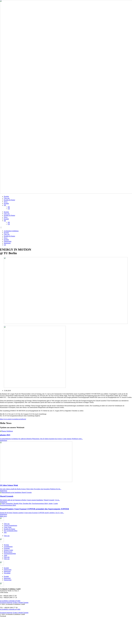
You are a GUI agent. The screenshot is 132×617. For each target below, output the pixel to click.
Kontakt (6, 203)
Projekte (6, 196)
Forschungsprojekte (10, 553)
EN (9, 208)
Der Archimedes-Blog (10, 530)
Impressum (7, 243)
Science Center (8, 550)
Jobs (5, 532)
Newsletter (7, 573)
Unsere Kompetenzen (10, 525)
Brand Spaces (8, 552)
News (5, 201)
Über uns (6, 198)
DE (5, 205)
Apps (5, 555)
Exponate (7, 548)
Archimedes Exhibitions (11, 231)
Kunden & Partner (9, 200)
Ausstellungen (8, 546)
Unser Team (7, 527)
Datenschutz (7, 241)
